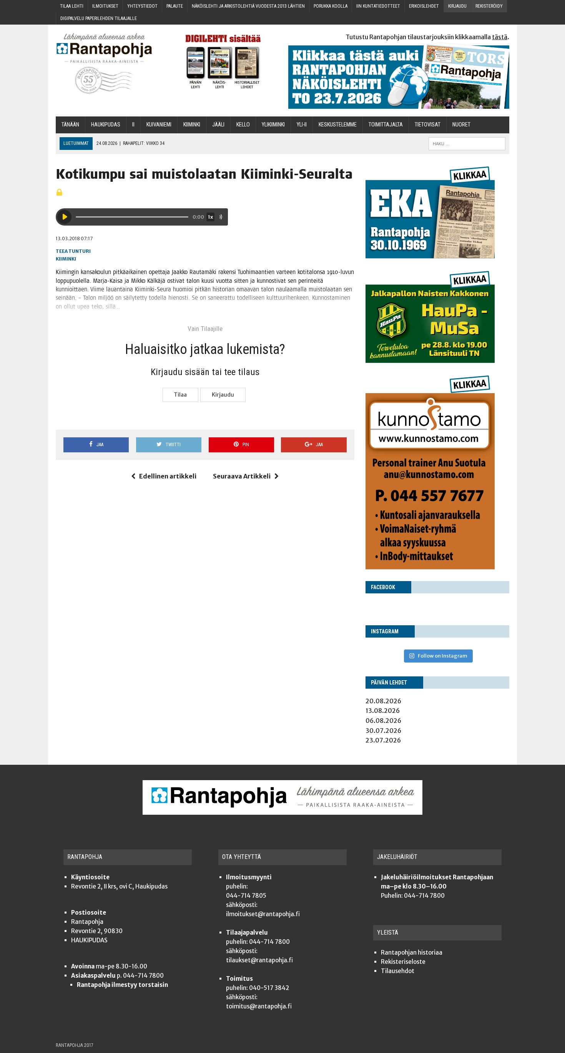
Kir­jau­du (457, 6)
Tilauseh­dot (397, 971)
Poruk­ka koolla (330, 6)
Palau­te (174, 6)
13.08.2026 (383, 710)
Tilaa (180, 394)
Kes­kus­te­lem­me (338, 124)
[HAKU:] (467, 143)
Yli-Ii (302, 124)
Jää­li (218, 124)
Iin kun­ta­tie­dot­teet (378, 6)
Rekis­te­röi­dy (489, 6)
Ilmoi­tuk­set (105, 6)
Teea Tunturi (73, 251)
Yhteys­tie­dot (142, 6)
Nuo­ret (461, 124)
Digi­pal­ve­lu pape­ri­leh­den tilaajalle (98, 18)
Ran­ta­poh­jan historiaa (411, 952)
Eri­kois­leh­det (424, 6)
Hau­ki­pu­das (105, 124)
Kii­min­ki (191, 124)
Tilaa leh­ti (71, 6)
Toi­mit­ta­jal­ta (386, 124)
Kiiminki (66, 259)
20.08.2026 (383, 701)
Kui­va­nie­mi (158, 124)
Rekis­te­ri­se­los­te (403, 961)
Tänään (70, 124)
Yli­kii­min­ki (273, 124)
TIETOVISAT (427, 124)
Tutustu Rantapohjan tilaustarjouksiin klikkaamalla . (427, 37)
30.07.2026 (383, 730)
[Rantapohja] (109, 63)
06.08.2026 (383, 720)
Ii (133, 124)
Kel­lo (243, 124)
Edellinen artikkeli (167, 476)
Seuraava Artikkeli (242, 476)
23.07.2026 (383, 740)
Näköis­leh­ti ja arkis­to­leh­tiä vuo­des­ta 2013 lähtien (248, 6)
